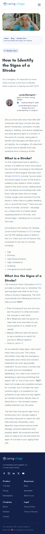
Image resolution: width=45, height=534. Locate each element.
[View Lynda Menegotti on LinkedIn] (18, 103)
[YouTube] (23, 473)
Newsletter (28, 491)
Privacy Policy (29, 507)
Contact (6, 516)
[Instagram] (9, 473)
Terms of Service (31, 512)
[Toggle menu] (39, 4)
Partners (6, 512)
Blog (12, 38)
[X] (18, 473)
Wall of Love (29, 496)
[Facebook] (4, 473)
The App (6, 486)
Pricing (5, 491)
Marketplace (8, 496)
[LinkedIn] (14, 473)
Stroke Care (21, 38)
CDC (30, 231)
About (5, 507)
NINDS (15, 176)
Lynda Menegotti (27, 95)
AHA (38, 284)
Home (6, 38)
